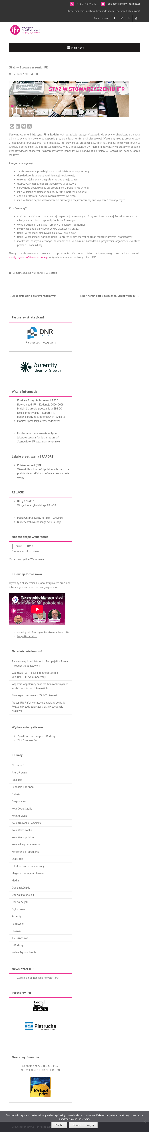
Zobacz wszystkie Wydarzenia (26, 559)
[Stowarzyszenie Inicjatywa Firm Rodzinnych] (25, 29)
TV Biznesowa (20, 938)
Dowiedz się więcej (83, 1125)
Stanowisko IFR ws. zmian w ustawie (38, 441)
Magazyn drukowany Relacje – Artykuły (40, 517)
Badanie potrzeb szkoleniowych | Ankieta (41, 416)
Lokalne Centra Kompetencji (28, 866)
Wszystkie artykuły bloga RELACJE (37, 505)
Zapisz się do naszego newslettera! (38, 977)
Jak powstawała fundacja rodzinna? (38, 437)
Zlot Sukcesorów (27, 740)
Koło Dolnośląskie (22, 808)
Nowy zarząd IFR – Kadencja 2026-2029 (40, 404)
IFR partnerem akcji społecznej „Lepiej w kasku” (109, 296)
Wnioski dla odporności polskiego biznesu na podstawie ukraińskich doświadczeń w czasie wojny (43, 473)
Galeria (16, 794)
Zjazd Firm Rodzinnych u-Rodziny (36, 736)
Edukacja (17, 779)
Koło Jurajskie (19, 815)
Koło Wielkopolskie (23, 837)
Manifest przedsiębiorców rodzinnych (39, 421)
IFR (37, 74)
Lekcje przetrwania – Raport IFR (36, 412)
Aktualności (19, 272)
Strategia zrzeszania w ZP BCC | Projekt (34, 695)
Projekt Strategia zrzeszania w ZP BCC (39, 408)
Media (15, 880)
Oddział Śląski (20, 902)
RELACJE (16, 930)
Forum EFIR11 (24, 546)
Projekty (16, 916)
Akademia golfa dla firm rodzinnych (33, 296)
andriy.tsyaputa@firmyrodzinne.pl (29, 257)
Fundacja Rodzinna (23, 787)
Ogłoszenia (51, 272)
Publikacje (18, 923)
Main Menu (77, 47)
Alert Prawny (19, 772)
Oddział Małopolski (23, 895)
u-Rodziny (17, 945)
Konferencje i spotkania (25, 851)
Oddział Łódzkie (21, 887)
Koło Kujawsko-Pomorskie (27, 823)
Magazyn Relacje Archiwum (28, 873)
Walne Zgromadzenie (24, 952)
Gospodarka (19, 801)
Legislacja (17, 859)
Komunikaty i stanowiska (26, 844)
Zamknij (59, 1125)
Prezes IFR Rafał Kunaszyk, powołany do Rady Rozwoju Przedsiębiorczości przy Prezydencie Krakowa (38, 706)
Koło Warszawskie (35, 272)
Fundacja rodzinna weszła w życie (37, 433)
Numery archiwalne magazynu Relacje (39, 522)
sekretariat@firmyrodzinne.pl (123, 3)
